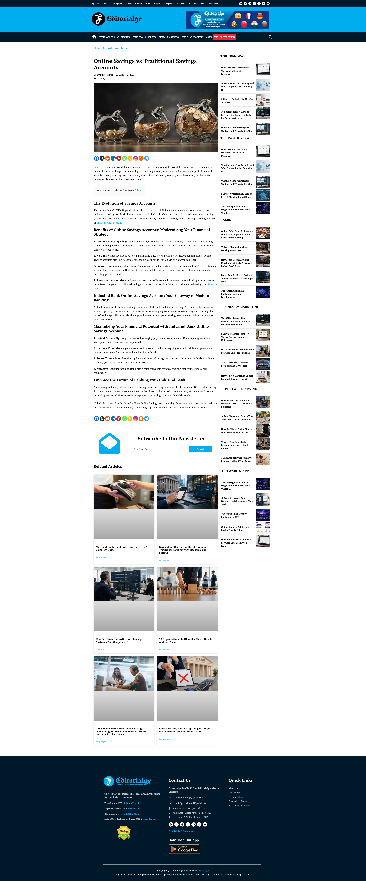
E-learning (193, 3)
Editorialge (203, 870)
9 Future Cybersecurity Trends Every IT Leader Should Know (236, 195)
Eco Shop (181, 3)
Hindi (148, 3)
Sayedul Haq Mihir (130, 813)
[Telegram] (146, 158)
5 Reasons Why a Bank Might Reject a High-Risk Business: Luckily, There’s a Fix (185, 730)
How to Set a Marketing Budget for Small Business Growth (237, 377)
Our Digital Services (210, 3)
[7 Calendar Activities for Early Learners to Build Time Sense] (263, 459)
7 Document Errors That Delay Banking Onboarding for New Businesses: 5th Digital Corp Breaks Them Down (121, 731)
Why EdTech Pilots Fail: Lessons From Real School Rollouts (234, 445)
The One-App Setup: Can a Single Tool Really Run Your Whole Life (235, 209)
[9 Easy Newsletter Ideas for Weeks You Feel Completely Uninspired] (263, 335)
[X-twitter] (245, 3)
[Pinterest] (249, 3)
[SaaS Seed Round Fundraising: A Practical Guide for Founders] (263, 351)
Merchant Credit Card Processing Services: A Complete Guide (121, 548)
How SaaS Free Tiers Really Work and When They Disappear (235, 71)
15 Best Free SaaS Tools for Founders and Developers (234, 364)
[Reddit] (107, 158)
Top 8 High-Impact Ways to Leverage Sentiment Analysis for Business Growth (236, 115)
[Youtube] (268, 3)
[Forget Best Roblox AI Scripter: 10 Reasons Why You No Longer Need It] (263, 277)
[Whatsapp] (124, 158)
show (138, 190)
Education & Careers (144, 37)
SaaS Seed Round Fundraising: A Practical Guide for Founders (237, 351)
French (105, 3)
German (128, 3)
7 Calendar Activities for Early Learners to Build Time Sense (236, 459)
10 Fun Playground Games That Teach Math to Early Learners (237, 418)
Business (125, 37)
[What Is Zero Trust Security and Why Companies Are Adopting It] (263, 85)
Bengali (157, 3)
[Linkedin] (254, 3)
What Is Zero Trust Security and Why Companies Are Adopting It (237, 86)
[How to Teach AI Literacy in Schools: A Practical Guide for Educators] (263, 402)
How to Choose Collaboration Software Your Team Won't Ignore (236, 542)
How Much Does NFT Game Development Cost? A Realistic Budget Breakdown (236, 263)
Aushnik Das (133, 808)
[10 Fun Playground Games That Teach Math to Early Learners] (263, 417)
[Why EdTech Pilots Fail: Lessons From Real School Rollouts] (263, 443)
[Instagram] (259, 3)
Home (97, 48)
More (209, 37)
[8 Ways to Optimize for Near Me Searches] (263, 100)
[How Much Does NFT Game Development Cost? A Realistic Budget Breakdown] (263, 261)
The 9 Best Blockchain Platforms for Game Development (232, 294)
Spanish (95, 3)
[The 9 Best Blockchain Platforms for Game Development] (263, 292)
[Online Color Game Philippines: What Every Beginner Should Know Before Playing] (263, 233)
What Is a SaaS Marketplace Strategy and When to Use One (236, 129)
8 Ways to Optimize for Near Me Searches (237, 101)
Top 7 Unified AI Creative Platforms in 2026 (234, 515)
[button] (270, 37)
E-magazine (169, 3)
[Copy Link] (129, 158)
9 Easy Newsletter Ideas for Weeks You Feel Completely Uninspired (235, 337)
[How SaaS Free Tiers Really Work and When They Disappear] (263, 69)
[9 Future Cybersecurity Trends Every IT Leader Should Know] (263, 195)
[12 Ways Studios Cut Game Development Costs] (263, 248)
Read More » (101, 557)
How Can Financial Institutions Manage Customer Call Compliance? (119, 640)
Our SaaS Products (192, 37)
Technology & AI (109, 37)
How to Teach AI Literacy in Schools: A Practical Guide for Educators (236, 403)
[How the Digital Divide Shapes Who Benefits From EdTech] (263, 430)
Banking (124, 48)
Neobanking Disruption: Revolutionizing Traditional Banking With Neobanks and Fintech (183, 549)
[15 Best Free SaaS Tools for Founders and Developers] (263, 364)
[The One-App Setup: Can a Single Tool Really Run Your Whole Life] (263, 208)
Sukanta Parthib (132, 803)
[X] (102, 158)
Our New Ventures (224, 37)
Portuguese (117, 3)
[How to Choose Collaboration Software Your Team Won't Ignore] (263, 541)
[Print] (141, 158)
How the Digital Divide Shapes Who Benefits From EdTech (236, 431)
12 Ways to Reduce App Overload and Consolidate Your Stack (237, 501)
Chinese (138, 3)
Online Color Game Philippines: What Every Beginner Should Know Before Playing (237, 234)
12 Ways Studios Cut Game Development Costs (234, 249)
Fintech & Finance (110, 48)
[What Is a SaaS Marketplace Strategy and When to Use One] (263, 129)
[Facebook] (240, 3)
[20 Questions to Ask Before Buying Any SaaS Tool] (263, 528)
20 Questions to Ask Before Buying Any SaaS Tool (235, 528)
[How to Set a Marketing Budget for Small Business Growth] (263, 377)
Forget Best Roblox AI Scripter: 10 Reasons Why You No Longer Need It (237, 278)
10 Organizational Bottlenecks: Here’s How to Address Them (185, 640)
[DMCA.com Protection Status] (124, 839)
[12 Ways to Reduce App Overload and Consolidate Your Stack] (263, 499)
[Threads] (263, 3)
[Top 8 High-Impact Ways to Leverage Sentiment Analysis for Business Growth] (263, 113)
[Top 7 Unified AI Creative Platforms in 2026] (263, 515)
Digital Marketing (169, 37)
